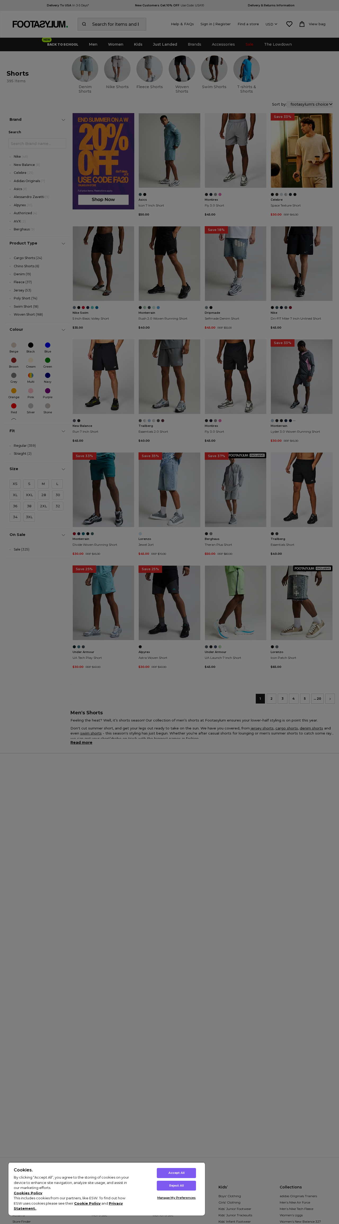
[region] (106, 1189)
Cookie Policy (87, 1203)
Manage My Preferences (176, 1198)
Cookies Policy (28, 1193)
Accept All (176, 1173)
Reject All (176, 1185)
